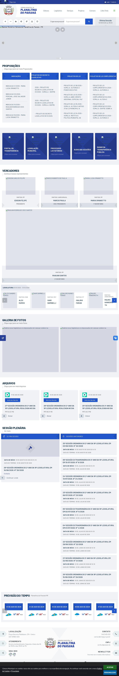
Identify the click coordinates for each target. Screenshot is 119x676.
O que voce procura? (57, 21)
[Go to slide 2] (58, 58)
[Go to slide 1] (57, 58)
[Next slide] (115, 42)
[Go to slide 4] (61, 58)
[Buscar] (89, 21)
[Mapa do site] (32, 21)
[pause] (62, 29)
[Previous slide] (3, 42)
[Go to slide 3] (60, 58)
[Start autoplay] (57, 29)
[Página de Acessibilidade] (37, 21)
